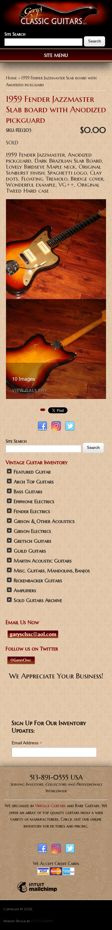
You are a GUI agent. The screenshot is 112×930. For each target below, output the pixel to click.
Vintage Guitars (50, 805)
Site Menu (56, 55)
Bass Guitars (28, 492)
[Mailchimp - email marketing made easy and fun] (37, 892)
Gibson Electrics (32, 531)
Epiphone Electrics (34, 501)
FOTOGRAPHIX (42, 921)
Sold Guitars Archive (38, 600)
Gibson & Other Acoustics (44, 521)
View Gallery (29, 390)
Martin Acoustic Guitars (43, 561)
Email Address (27, 743)
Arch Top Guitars (34, 482)
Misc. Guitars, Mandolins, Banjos (52, 571)
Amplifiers (25, 590)
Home (11, 78)
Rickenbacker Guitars (38, 580)
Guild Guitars (30, 551)
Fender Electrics (32, 511)
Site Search (14, 34)
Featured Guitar (32, 472)
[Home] (56, 24)
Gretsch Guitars (32, 541)
